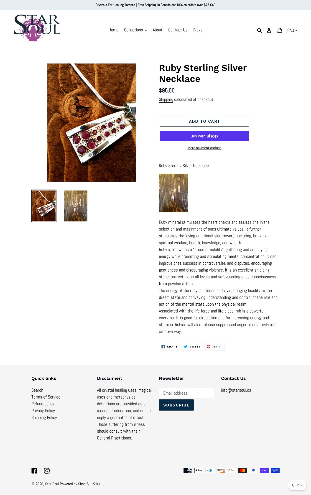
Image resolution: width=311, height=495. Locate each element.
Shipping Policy (44, 417)
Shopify (83, 483)
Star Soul (52, 483)
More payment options (205, 147)
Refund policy (42, 404)
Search (37, 390)
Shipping (166, 99)
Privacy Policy (43, 411)
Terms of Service (45, 397)
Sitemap (99, 484)
